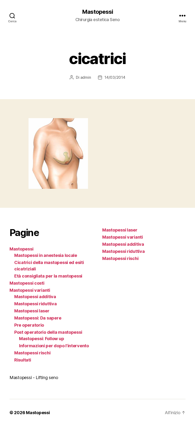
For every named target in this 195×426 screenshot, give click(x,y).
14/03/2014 (114, 77)
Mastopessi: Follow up (41, 338)
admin (85, 77)
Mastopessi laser (31, 310)
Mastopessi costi (27, 283)
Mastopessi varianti (30, 290)
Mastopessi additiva (35, 296)
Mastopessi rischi (32, 352)
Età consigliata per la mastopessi (48, 275)
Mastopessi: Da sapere (37, 317)
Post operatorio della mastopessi (48, 332)
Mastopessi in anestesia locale (45, 255)
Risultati (22, 359)
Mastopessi (97, 12)
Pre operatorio (29, 325)
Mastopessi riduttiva (35, 303)
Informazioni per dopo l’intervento (54, 345)
